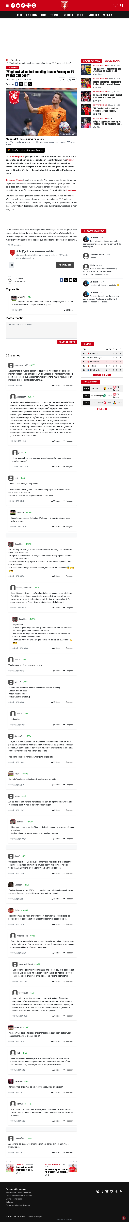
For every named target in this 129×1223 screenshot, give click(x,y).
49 (96, 74)
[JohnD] (10, 856)
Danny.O (20, 1104)
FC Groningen (97, 396)
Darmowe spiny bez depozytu (18, 1205)
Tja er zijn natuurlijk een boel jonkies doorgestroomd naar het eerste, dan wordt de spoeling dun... (102, 244)
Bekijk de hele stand (102, 374)
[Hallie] (10, 910)
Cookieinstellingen (34, 1216)
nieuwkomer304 (97, 254)
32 (101, 74)
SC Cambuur (97, 388)
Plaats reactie (67, 342)
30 (96, 101)
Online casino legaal (14, 1199)
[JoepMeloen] (12, 935)
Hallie (17, 910)
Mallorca (94, 265)
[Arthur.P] (10, 659)
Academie (68, 14)
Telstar (119, 403)
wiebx (17, 796)
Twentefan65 (20, 1138)
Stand (43, 14)
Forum (80, 14)
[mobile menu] (7, 5)
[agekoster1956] (10, 365)
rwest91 (21, 297)
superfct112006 (26, 964)
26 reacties (15, 245)
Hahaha (93, 258)
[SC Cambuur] (104, 388)
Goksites (9, 1202)
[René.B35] (10, 1081)
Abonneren (65, 265)
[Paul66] (10, 773)
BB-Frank (94, 238)
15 (101, 101)
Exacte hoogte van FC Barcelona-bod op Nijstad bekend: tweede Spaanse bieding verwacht (107, 83)
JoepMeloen (22, 936)
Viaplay (70, 160)
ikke (16, 478)
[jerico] (15, 452)
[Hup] (12, 1052)
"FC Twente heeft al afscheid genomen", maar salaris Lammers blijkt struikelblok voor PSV (107, 109)
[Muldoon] (10, 884)
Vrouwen (54, 14)
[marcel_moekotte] (12, 587)
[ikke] (10, 478)
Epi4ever (20, 512)
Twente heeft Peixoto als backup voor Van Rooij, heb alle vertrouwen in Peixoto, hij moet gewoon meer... (100, 271)
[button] (114, 6)
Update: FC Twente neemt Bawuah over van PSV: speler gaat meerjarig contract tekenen (107, 96)
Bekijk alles (102, 409)
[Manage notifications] (124, 1218)
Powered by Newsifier (65, 1219)
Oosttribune (71, 190)
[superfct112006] (15, 964)
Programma (31, 14)
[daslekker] (10, 544)
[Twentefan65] (10, 1138)
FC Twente (98, 403)
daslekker (18, 544)
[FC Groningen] (104, 396)
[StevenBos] (10, 736)
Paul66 (17, 774)
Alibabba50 (21, 397)
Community (94, 14)
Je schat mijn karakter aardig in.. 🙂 (104, 285)
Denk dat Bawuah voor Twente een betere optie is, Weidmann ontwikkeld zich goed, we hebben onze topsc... (101, 299)
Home (19, 14)
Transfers (15, 60)
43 (96, 87)
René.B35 (18, 1081)
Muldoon (18, 885)
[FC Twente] (104, 403)
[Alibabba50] (12, 396)
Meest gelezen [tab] (91, 61)
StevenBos (19, 736)
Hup (18, 1053)
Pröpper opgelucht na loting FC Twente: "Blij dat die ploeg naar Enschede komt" (107, 122)
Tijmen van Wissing (14, 180)
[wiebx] (10, 796)
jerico (21, 452)
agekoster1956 (21, 365)
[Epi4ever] (12, 512)
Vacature (107, 14)
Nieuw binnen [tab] (112, 61)
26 (63, 80)
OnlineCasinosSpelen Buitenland (19, 1195)
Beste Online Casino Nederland (18, 1192)
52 (96, 114)
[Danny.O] (12, 1103)
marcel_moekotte (24, 587)
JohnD (17, 856)
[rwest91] (14, 298)
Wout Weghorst (17, 156)
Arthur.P (17, 660)
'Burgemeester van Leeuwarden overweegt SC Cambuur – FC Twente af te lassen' (107, 70)
